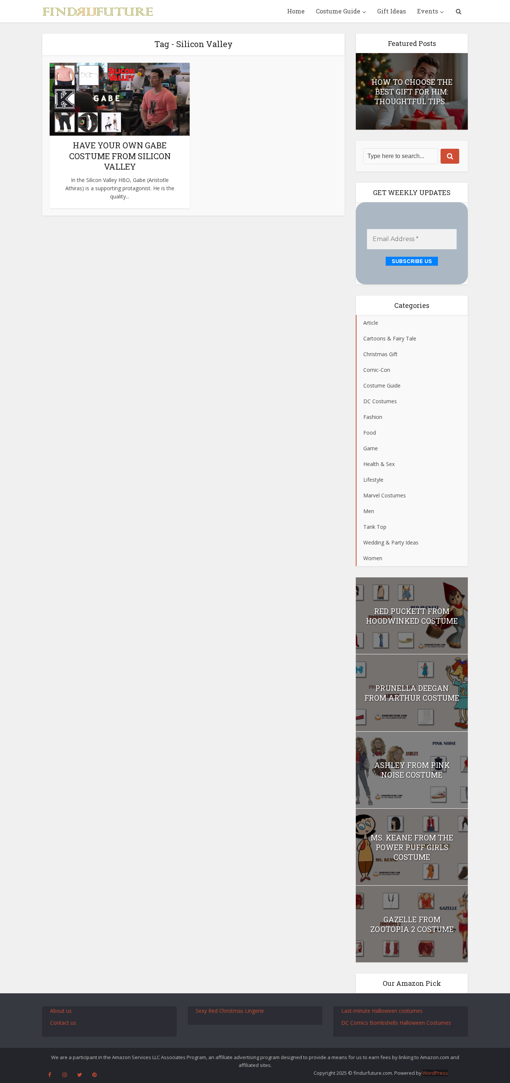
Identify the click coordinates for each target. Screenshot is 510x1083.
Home (296, 11)
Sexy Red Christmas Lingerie (230, 1010)
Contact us (63, 1022)
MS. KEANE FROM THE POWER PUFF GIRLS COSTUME (412, 847)
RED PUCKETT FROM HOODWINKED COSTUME (412, 616)
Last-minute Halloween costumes (382, 1010)
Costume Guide (338, 11)
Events (427, 11)
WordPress (435, 1073)
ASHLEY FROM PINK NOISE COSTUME (412, 770)
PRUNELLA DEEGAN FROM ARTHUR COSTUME (411, 693)
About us (61, 1010)
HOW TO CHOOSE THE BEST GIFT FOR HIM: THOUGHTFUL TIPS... (412, 91)
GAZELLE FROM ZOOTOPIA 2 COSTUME (412, 924)
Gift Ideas (391, 11)
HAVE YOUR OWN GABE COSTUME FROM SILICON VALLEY (120, 156)
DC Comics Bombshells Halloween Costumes (396, 1022)
